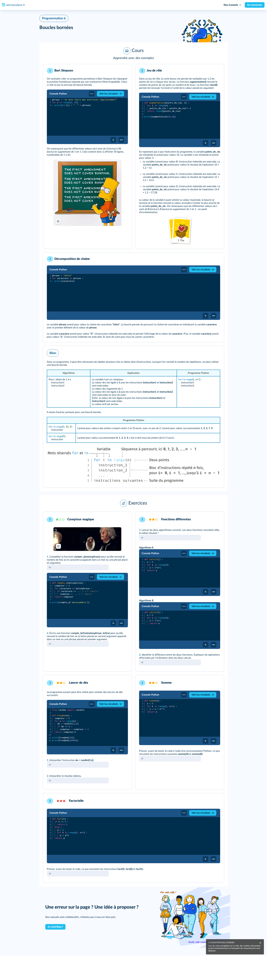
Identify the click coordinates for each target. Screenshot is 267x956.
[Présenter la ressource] (124, 70)
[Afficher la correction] (116, 518)
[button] (133, 53)
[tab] (116, 518)
